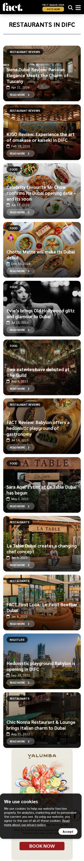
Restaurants (19, 522)
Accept (68, 831)
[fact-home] (12, 7)
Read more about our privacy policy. (37, 822)
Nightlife (17, 639)
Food (13, 169)
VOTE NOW (53, 9)
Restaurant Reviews (25, 52)
